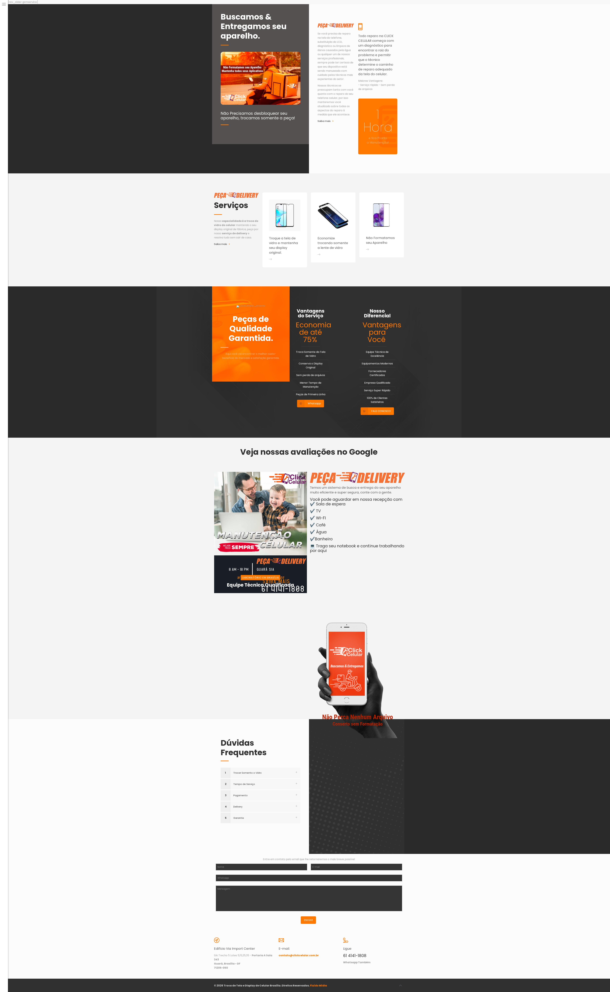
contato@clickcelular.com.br (299, 955)
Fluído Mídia (318, 985)
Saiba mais (324, 121)
